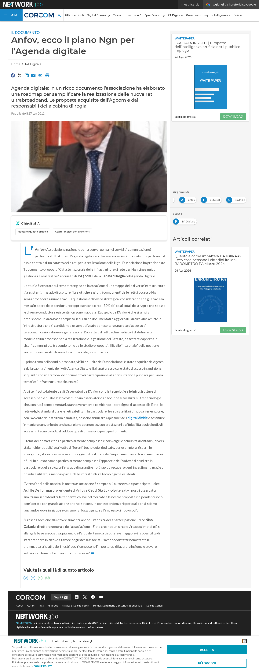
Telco (117, 15)
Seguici (58, 597)
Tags (41, 605)
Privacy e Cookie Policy (75, 605)
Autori (31, 605)
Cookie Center (154, 605)
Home (15, 64)
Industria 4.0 (132, 15)
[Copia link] (40, 75)
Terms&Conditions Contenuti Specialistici (117, 605)
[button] (11, 15)
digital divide (138, 418)
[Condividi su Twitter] (19, 75)
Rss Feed (52, 605)
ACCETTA (207, 649)
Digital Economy (98, 15)
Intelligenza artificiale (227, 15)
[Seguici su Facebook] (93, 597)
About (19, 605)
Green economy (197, 15)
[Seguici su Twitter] (85, 597)
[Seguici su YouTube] (101, 597)
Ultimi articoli (74, 15)
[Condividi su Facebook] (13, 75)
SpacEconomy (154, 15)
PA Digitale (175, 15)
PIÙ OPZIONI (207, 663)
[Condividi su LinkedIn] (27, 75)
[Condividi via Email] (33, 75)
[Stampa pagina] (47, 75)
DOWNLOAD (233, 116)
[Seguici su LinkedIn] (77, 597)
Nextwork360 (25, 623)
